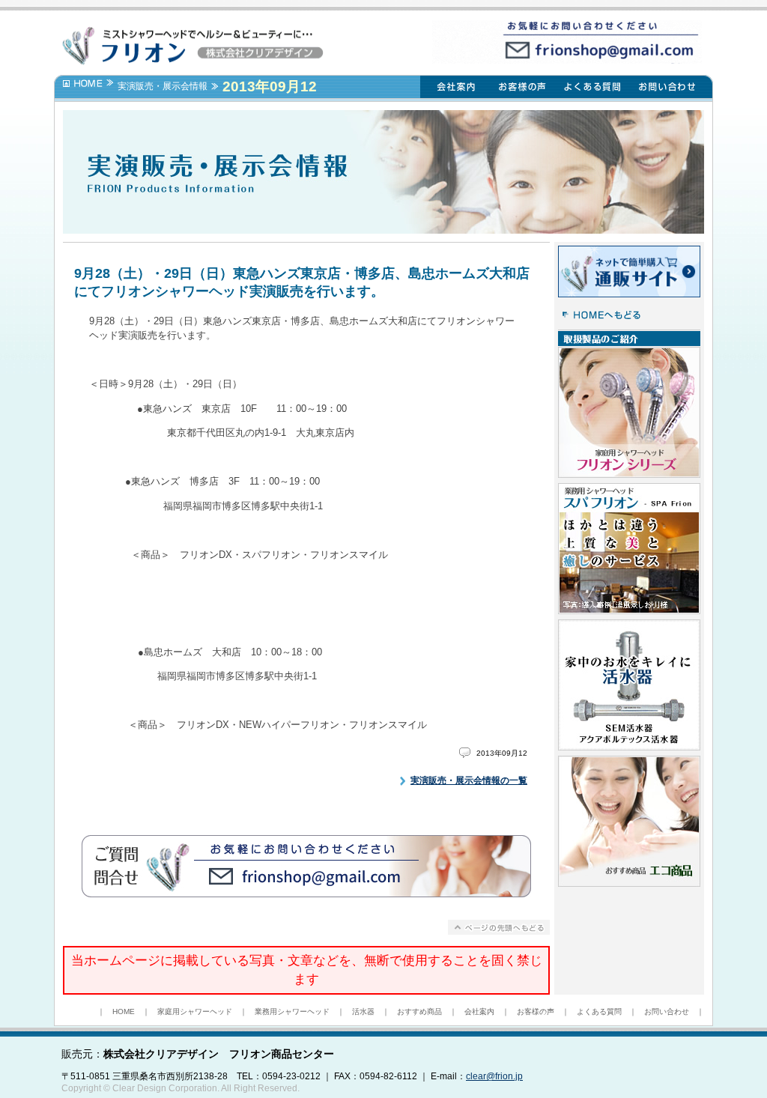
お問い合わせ (666, 1011)
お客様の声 (535, 1011)
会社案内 (479, 1011)
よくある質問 (599, 1011)
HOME (123, 1011)
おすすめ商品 (419, 1011)
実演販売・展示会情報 (162, 86)
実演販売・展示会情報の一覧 (468, 780)
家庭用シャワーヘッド (194, 1011)
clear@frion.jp (494, 1076)
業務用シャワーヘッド (292, 1011)
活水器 (363, 1011)
